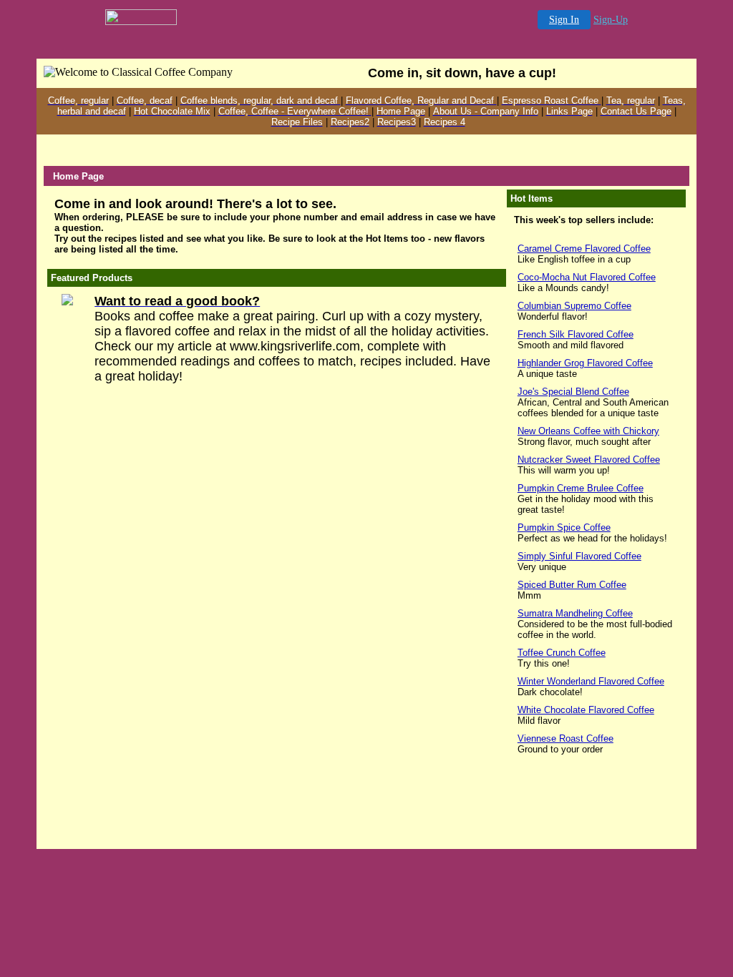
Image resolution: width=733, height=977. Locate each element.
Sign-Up (610, 19)
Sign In (564, 19)
